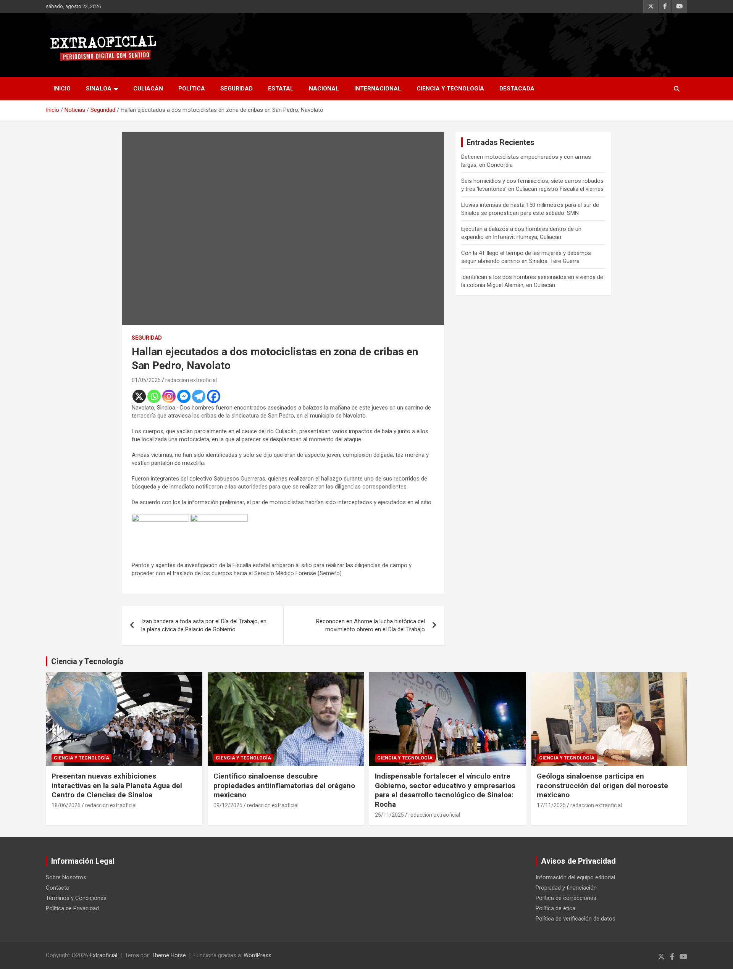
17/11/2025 (551, 805)
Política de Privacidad (72, 908)
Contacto (57, 887)
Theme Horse (169, 955)
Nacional (324, 88)
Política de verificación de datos (575, 918)
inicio (62, 88)
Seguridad (236, 88)
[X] (139, 396)
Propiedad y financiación (566, 887)
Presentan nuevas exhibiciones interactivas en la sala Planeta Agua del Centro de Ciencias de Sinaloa (117, 785)
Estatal (281, 88)
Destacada (516, 88)
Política (191, 88)
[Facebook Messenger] (184, 396)
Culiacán (148, 88)
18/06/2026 (66, 805)
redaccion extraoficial (191, 380)
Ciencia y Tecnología (450, 88)
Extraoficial (103, 955)
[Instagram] (169, 396)
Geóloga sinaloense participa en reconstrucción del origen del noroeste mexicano (602, 785)
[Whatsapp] (154, 396)
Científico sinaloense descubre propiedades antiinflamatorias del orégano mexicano (284, 785)
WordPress (257, 955)
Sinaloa (98, 88)
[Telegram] (198, 396)
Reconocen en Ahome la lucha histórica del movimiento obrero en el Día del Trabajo (370, 625)
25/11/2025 (389, 815)
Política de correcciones (566, 898)
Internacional (377, 88)
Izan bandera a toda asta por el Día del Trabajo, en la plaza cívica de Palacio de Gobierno (203, 625)
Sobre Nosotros (66, 877)
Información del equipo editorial (575, 877)
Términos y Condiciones (76, 898)
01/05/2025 (146, 380)
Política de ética (555, 908)
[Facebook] (213, 396)
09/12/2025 (227, 805)
